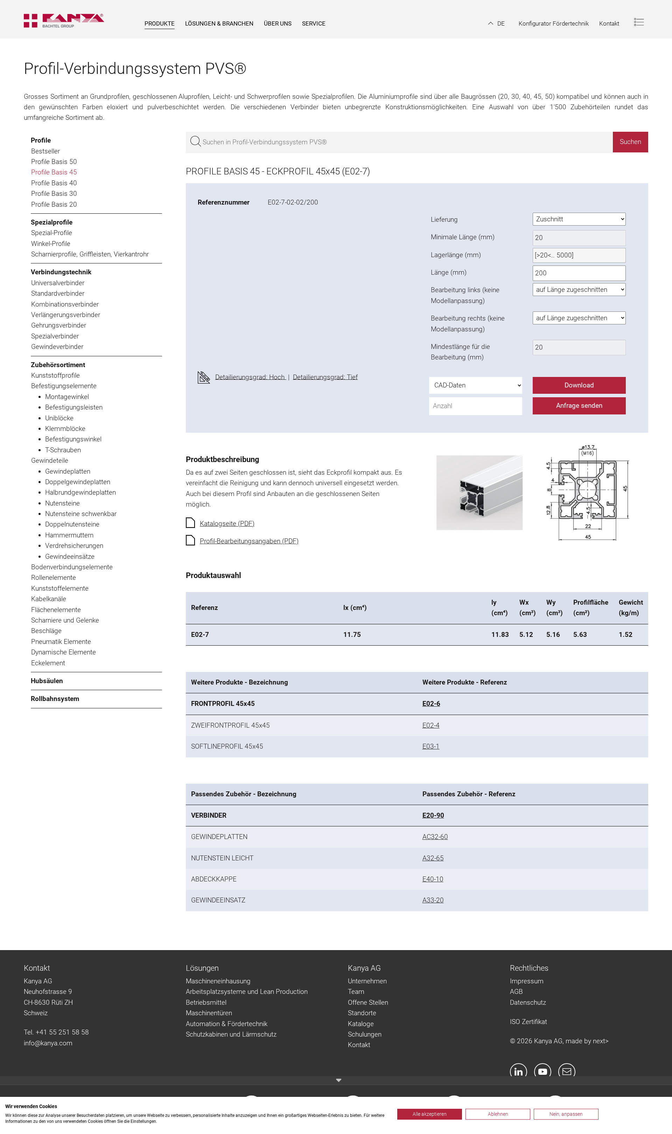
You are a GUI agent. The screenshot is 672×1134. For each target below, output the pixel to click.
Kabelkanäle (48, 599)
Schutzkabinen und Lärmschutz (231, 1034)
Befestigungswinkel (73, 439)
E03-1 (431, 746)
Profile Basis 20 (54, 204)
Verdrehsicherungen (74, 546)
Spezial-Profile (51, 233)
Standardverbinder (57, 293)
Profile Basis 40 (54, 183)
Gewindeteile (49, 460)
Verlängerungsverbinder (65, 315)
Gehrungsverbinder (58, 325)
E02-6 (431, 704)
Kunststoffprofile (55, 375)
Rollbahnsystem (55, 699)
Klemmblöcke (65, 429)
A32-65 (433, 858)
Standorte (362, 1013)
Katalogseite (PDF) (227, 524)
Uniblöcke (59, 418)
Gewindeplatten (67, 471)
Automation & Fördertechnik (226, 1024)
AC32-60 (435, 837)
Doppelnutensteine (72, 524)
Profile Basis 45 (54, 172)
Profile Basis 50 (54, 162)
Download (579, 385)
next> (601, 1041)
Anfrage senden (579, 405)
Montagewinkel (67, 397)
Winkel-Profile (50, 244)
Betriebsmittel (206, 1002)
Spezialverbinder (55, 336)
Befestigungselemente (64, 386)
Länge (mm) (449, 272)
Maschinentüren (209, 1013)
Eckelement (48, 663)
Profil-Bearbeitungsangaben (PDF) (249, 541)
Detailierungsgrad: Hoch (250, 377)
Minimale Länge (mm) (463, 237)
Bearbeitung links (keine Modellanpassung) (465, 295)
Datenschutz (528, 1002)
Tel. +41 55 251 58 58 (56, 1032)
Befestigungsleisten (74, 407)
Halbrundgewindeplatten (80, 492)
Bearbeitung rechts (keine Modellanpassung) (468, 323)
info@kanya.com (48, 1043)
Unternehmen (367, 981)
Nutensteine (62, 503)
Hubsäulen (47, 681)
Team (356, 992)
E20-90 (433, 815)
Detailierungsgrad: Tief (325, 377)
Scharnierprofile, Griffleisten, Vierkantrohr (90, 254)
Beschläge (46, 631)
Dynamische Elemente (63, 652)
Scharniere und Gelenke (65, 620)
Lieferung (444, 219)
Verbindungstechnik (61, 272)
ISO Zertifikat (528, 1022)
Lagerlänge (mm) (456, 255)
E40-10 (432, 879)
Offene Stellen (368, 1002)
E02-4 (431, 725)
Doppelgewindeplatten (77, 482)
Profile (41, 140)
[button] (496, 23)
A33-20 (433, 900)
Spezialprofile (51, 222)
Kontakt (359, 1045)
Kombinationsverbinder (65, 304)
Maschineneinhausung (218, 981)
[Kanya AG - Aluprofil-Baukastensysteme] (67, 19)
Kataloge (361, 1024)
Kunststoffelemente (60, 588)
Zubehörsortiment (58, 365)
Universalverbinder (57, 283)
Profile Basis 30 (54, 194)
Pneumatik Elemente (61, 642)
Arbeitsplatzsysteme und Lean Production (247, 992)
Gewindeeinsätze (69, 556)
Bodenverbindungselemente (72, 567)
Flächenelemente (56, 610)
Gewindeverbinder (57, 347)
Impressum (527, 981)
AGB (516, 992)
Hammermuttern (69, 535)
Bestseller (45, 151)
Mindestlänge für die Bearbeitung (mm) (460, 352)
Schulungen (365, 1034)
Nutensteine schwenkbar (81, 514)
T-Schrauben (63, 450)
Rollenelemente (53, 577)
